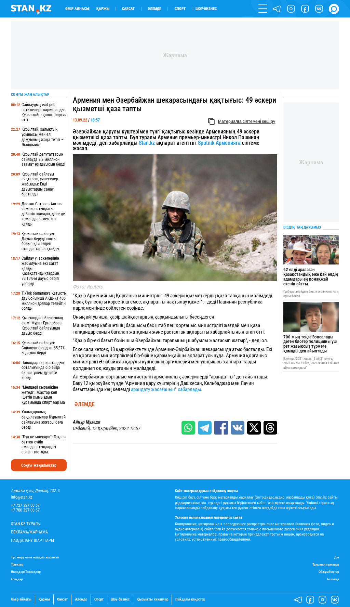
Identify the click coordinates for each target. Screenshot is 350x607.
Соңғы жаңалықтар (38, 465)
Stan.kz (147, 143)
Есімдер (17, 579)
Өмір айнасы (77, 9)
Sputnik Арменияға (219, 143)
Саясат (128, 9)
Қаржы (102, 9)
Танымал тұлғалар (325, 564)
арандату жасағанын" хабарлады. (166, 389)
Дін (336, 557)
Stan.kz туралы (26, 524)
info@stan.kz (21, 497)
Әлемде (154, 9)
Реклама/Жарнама (29, 532)
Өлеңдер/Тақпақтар (26, 571)
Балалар (333, 579)
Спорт (180, 9)
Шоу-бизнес (206, 9)
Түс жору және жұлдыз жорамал (35, 557)
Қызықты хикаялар (152, 599)
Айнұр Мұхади (86, 422)
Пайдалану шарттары (32, 541)
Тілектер (17, 564)
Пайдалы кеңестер (190, 599)
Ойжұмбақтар (329, 571)
